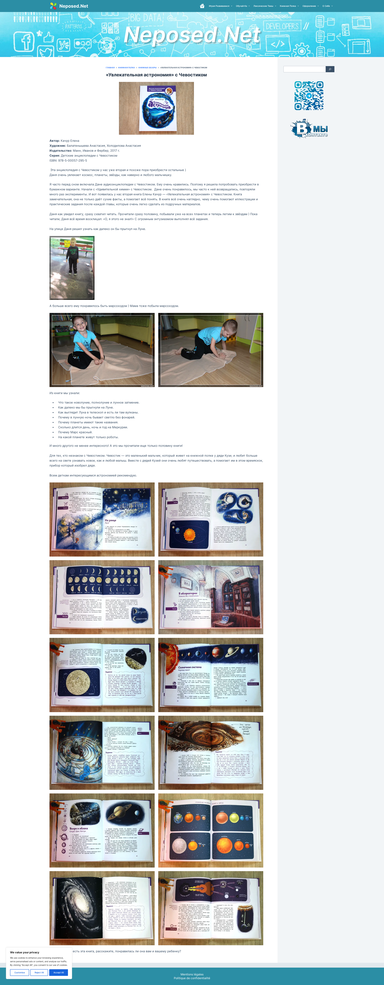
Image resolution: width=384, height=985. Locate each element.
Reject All (39, 972)
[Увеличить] (150, 486)
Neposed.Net (73, 6)
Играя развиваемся (219, 6)
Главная (202, 6)
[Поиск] (330, 69)
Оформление (309, 6)
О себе (326, 6)
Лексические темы (263, 6)
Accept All (59, 972)
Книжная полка (288, 6)
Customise (19, 972)
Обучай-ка (241, 6)
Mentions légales (192, 974)
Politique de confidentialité (192, 978)
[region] (39, 963)
